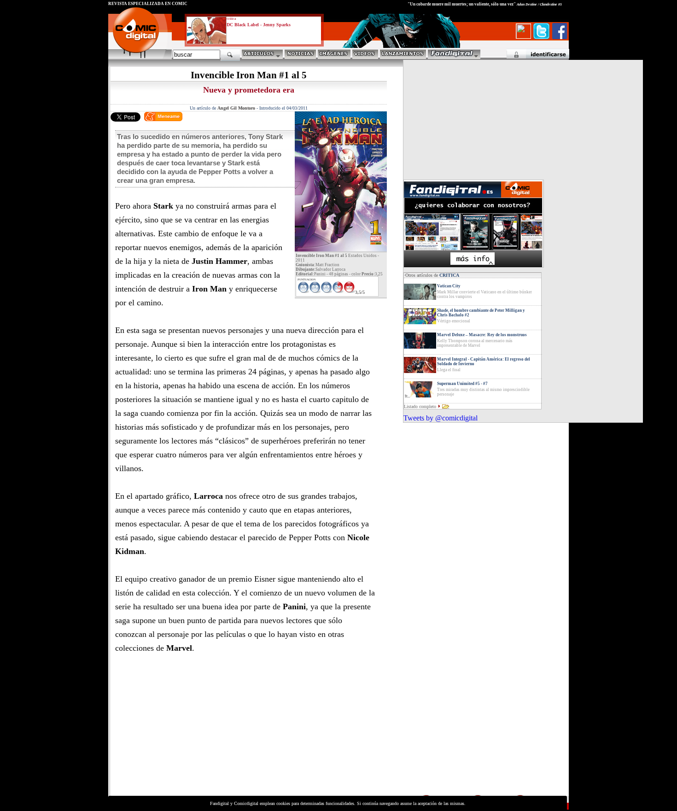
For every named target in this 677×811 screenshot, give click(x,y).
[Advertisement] (194, 729)
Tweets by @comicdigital (440, 418)
